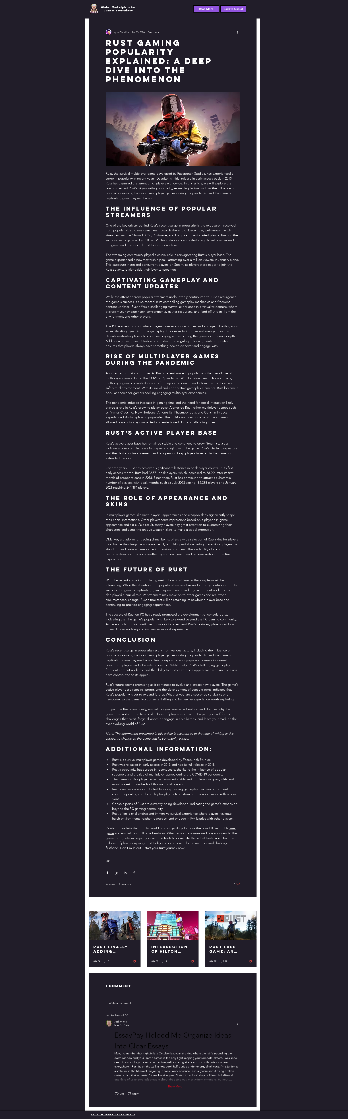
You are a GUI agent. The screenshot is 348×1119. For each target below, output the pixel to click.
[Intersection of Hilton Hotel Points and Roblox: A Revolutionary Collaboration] (172, 925)
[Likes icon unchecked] (116, 1094)
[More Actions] (237, 1023)
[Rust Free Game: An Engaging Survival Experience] (230, 925)
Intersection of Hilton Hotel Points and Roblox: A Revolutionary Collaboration (172, 949)
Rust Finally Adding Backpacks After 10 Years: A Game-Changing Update (114, 949)
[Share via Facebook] (107, 873)
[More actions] (237, 32)
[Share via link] (134, 873)
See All (253, 904)
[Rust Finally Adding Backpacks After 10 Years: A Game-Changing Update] (114, 925)
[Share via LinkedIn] (125, 873)
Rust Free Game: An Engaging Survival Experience (224, 949)
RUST (109, 861)
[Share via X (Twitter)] (116, 873)
